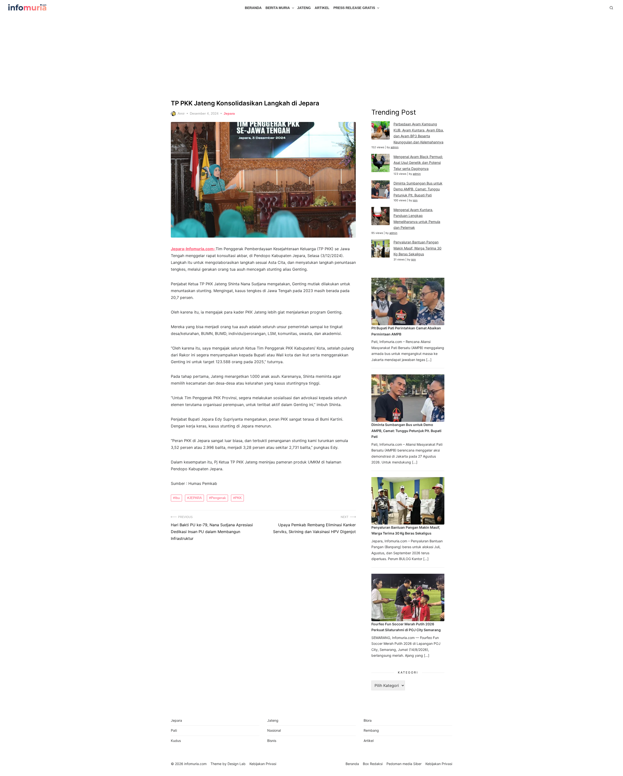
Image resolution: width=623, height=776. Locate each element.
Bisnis (271, 741)
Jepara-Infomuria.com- (193, 248)
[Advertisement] (311, 57)
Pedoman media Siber (403, 764)
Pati (174, 730)
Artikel (322, 8)
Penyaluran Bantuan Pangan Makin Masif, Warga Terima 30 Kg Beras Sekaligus (417, 248)
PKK (238, 498)
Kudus (176, 741)
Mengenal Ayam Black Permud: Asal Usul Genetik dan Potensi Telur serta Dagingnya (418, 163)
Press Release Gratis (354, 8)
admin (395, 147)
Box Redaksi (373, 764)
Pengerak (218, 498)
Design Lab (237, 764)
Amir (181, 113)
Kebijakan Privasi (438, 764)
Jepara (229, 113)
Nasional (274, 730)
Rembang (371, 730)
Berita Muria (278, 8)
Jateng (304, 8)
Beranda (253, 8)
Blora (368, 720)
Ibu (177, 498)
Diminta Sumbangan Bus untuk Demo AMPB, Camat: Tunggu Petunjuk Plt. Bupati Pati (418, 189)
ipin (415, 200)
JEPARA (195, 498)
